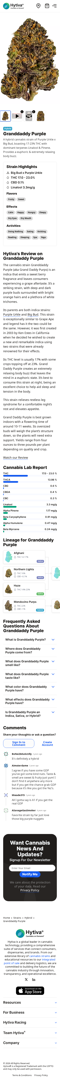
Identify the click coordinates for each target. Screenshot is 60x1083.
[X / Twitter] (26, 979)
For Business (13, 1012)
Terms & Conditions (22, 1075)
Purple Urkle (11, 314)
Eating (30, 231)
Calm (10, 212)
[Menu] (55, 6)
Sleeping (24, 237)
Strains (17, 918)
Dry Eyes (12, 218)
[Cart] (47, 6)
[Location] (38, 6)
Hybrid (28, 918)
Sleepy (42, 212)
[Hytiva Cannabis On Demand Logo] (15, 6)
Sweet (21, 199)
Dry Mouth (26, 218)
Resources (12, 1002)
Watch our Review (15, 457)
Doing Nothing (15, 231)
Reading (12, 237)
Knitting (42, 231)
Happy (20, 212)
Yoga (43, 237)
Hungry (31, 212)
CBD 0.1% (17, 182)
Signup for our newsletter (30, 860)
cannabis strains (39, 956)
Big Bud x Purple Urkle (26, 172)
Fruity (11, 199)
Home (6, 918)
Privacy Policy (29, 890)
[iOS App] (30, 991)
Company (11, 1043)
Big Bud (33, 314)
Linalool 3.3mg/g (23, 187)
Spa (35, 237)
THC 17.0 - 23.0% (23, 177)
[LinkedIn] (33, 979)
